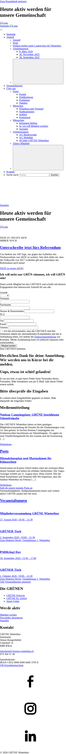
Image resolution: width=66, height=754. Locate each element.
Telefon (4, 327)
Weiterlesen (6, 444)
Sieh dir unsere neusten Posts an (16, 488)
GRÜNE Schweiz (15, 595)
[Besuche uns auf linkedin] (33, 736)
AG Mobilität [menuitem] (26, 137)
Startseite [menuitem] (11, 34)
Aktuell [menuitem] (10, 37)
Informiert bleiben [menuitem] (28, 123)
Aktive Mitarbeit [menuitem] (21, 143)
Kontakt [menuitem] (10, 171)
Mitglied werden (8, 346)
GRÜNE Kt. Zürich (16, 598)
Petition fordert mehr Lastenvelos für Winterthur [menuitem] (37, 45)
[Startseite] (4, 23)
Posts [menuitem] (15, 43)
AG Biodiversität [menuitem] (28, 134)
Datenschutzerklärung (45, 336)
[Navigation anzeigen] (1, 29)
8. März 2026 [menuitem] (26, 51)
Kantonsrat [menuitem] (24, 117)
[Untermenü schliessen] (38, 71)
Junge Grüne (12, 601)
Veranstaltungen (13, 500)
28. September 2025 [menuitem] (29, 57)
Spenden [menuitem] (23, 129)
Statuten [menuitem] (23, 103)
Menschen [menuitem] (18, 105)
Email (3, 324)
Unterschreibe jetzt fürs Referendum (30, 247)
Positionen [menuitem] (24, 100)
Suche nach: (12, 174)
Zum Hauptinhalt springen (13, 1)
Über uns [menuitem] (11, 88)
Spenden (4, 205)
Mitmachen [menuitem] (18, 120)
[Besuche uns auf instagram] (33, 709)
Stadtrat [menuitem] (23, 114)
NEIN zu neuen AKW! (12, 268)
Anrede (4, 292)
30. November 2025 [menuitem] (29, 54)
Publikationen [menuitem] (26, 97)
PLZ (2, 314)
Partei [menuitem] (16, 91)
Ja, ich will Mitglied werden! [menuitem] (33, 126)
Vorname (4, 298)
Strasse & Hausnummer (12, 311)
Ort (2, 320)
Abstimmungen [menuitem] (20, 48)
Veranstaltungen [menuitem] (14, 85)
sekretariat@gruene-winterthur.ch (17, 651)
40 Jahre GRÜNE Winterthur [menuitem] (34, 140)
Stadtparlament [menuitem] (26, 111)
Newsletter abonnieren (11, 617)
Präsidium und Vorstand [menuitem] (31, 108)
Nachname (5, 304)
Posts (4, 451)
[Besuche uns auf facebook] (33, 681)
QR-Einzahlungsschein (11, 665)
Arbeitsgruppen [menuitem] (21, 131)
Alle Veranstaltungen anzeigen (15, 581)
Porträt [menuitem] (22, 94)
